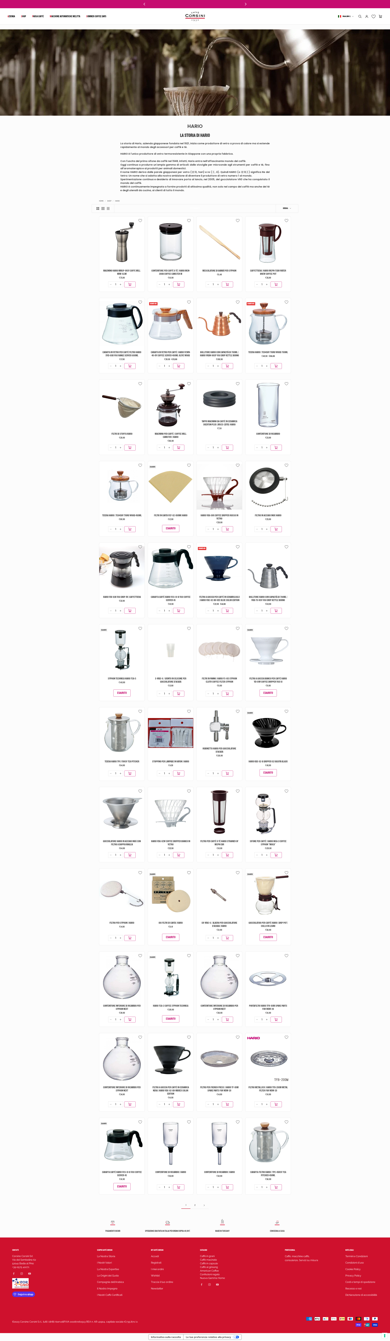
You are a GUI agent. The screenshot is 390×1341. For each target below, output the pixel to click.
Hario (117, 201)
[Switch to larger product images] (97, 208)
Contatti (15, 1250)
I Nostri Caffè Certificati (109, 1295)
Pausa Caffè (38, 16)
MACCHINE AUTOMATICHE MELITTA (65, 16)
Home (101, 201)
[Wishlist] (374, 16)
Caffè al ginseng (209, 1267)
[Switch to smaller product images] (103, 208)
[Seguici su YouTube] (29, 1273)
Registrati (156, 1262)
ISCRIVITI (356, 1319)
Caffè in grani (207, 1256)
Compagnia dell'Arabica (110, 1282)
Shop (23, 16)
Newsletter (157, 1288)
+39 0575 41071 (20, 1267)
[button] (360, 16)
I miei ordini (157, 1269)
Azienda (11, 16)
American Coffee (209, 1270)
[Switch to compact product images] (108, 208)
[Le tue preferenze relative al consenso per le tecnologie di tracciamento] (385, 1336)
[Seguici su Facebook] (13, 1273)
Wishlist (155, 1275)
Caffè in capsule (209, 1263)
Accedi (155, 1256)
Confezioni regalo (210, 1274)
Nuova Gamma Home (212, 1278)
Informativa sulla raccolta (166, 1337)
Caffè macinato (208, 1259)
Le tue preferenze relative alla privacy (208, 1337)
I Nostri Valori (104, 1262)
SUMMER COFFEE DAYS (96, 16)
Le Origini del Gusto (108, 1275)
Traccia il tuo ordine (162, 1282)
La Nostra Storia (106, 1256)
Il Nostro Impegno (107, 1288)
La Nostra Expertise (108, 1269)
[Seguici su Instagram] (21, 1273)
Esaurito (171, 528)
